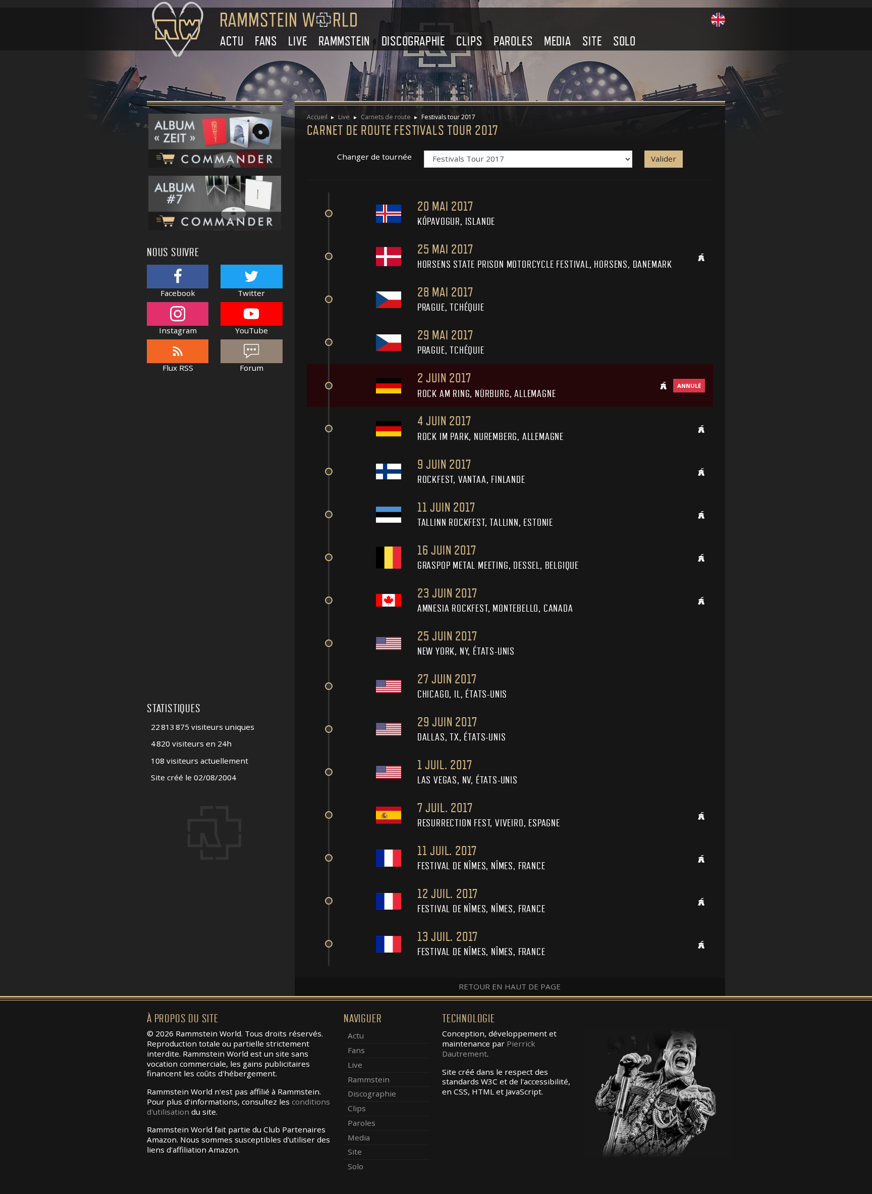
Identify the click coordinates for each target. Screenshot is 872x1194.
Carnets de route (386, 117)
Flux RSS (177, 367)
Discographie (414, 41)
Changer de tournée (374, 157)
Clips (469, 41)
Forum (251, 367)
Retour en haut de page (510, 986)
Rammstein (344, 41)
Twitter (251, 292)
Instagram (178, 330)
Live (297, 41)
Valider (663, 159)
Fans (266, 41)
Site (592, 41)
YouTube (251, 330)
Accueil (317, 117)
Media (557, 41)
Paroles (513, 41)
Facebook (177, 292)
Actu (231, 41)
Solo (624, 41)
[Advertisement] (215, 542)
